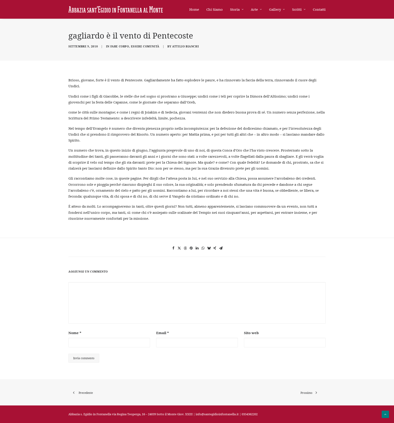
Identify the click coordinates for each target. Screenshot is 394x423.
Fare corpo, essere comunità (134, 46)
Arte (254, 9)
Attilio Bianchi (185, 46)
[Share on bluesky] (209, 248)
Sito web (251, 332)
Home (194, 9)
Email (162, 332)
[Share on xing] (215, 248)
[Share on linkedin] (197, 248)
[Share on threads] (185, 248)
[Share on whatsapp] (203, 248)
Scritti (297, 9)
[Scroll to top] (385, 414)
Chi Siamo (214, 9)
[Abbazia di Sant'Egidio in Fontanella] (115, 9)
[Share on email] (220, 248)
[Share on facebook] (173, 248)
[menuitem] (195, 9)
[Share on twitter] (179, 248)
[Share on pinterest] (191, 248)
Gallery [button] (275, 9)
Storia (235, 9)
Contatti (319, 9)
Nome (74, 332)
